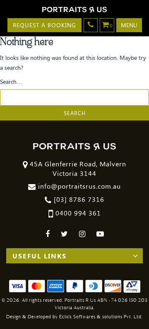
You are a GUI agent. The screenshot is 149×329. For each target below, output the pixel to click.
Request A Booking (44, 25)
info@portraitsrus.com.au (78, 186)
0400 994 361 (77, 212)
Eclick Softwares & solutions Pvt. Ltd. (101, 317)
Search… (11, 81)
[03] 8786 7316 (78, 199)
